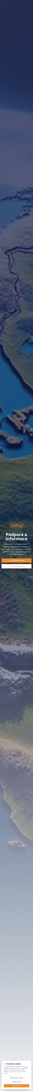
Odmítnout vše (16, 1082)
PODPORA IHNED (17, 560)
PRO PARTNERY (18, 566)
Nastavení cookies (17, 1078)
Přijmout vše (16, 1086)
